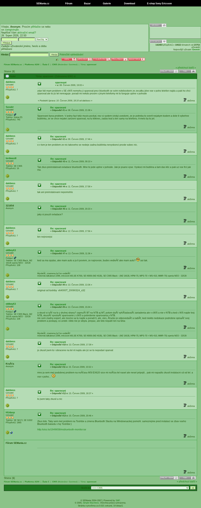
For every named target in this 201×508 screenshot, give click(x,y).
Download (129, 3)
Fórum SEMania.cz (13, 64)
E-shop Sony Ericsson (159, 3)
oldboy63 (11, 250)
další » (192, 67)
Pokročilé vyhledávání (71, 54)
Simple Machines (91, 503)
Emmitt (196, 49)
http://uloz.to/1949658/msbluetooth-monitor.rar (61, 429)
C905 (54, 64)
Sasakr (10, 107)
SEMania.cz (42, 3)
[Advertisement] (100, 15)
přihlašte (36, 26)
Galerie (106, 3)
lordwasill (11, 158)
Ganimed (73, 64)
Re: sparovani (58, 107)
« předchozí (182, 67)
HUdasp (10, 412)
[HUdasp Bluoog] (11, 433)
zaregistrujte (12, 29)
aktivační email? (26, 32)
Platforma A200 (32, 64)
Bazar (87, 3)
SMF (118, 500)
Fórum (68, 3)
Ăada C (45, 64)
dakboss (10, 82)
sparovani (91, 64)
